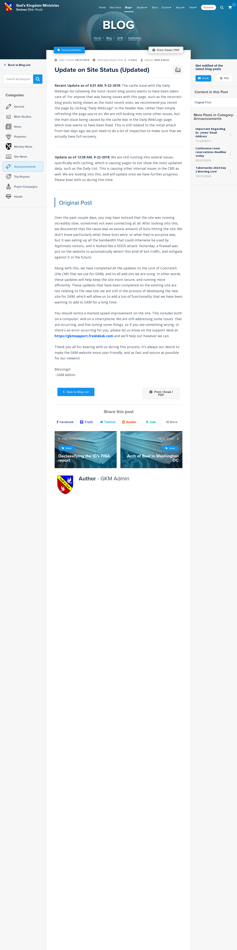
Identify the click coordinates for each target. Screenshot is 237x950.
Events (165, 7)
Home (102, 7)
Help (192, 7)
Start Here (115, 7)
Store (155, 7)
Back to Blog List (18, 65)
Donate (208, 7)
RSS (226, 78)
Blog (127, 7)
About (179, 7)
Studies (141, 7)
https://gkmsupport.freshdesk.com (84, 336)
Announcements (71, 50)
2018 (120, 38)
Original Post (203, 102)
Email (205, 78)
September (134, 38)
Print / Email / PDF (163, 393)
